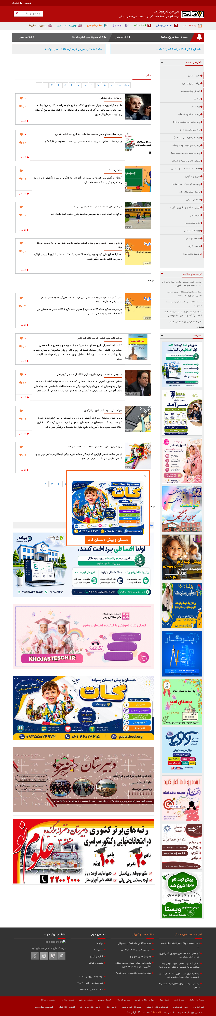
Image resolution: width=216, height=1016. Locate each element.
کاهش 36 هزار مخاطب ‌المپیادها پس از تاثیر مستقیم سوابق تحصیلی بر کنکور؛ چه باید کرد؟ (179, 965)
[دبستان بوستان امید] (182, 702)
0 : (24, 106)
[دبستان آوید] (182, 750)
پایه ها (197, 99)
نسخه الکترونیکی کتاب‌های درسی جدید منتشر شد (184, 303)
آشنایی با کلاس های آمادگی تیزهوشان (134, 943)
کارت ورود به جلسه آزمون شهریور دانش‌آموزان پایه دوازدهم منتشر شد (179, 955)
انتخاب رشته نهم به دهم (90, 1007)
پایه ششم (196, 107)
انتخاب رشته (111, 1007)
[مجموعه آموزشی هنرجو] (182, 846)
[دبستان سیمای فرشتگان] (182, 509)
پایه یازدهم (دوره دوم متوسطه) (186, 145)
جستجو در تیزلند (31, 14)
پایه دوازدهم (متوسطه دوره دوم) (185, 153)
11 (105, 85)
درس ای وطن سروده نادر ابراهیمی (136, 950)
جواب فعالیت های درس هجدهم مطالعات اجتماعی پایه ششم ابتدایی (88, 134)
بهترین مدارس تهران (144, 1000)
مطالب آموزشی (86, 1000)
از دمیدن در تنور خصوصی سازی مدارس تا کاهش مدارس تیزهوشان (89, 374)
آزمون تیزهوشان (180, 1007)
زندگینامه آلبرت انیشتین (111, 98)
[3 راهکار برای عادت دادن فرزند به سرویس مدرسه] (138, 215)
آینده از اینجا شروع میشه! (174, 37)
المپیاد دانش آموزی (190, 254)
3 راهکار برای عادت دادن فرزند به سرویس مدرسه (98, 207)
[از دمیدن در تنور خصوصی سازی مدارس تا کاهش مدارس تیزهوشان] (138, 383)
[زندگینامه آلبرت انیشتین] (138, 107)
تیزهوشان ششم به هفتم (157, 1007)
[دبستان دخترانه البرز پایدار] (182, 461)
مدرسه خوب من (192, 238)
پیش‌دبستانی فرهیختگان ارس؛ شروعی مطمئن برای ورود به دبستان (184, 294)
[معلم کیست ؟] (138, 179)
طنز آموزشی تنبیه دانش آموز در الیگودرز (103, 411)
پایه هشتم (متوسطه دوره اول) (186, 122)
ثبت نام (16, 3)
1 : (24, 179)
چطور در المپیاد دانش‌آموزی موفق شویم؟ (133, 973)
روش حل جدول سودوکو (140, 956)
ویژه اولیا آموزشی (192, 231)
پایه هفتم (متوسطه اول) (189, 114)
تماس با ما (98, 950)
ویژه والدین (195, 215)
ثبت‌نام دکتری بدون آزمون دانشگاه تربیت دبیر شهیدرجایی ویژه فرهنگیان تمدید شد (179, 975)
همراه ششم (179, 1000)
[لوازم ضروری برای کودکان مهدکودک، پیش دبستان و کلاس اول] (138, 455)
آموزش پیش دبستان (190, 91)
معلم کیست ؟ (115, 171)
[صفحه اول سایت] (192, 15)
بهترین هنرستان (123, 1000)
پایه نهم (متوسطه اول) (190, 130)
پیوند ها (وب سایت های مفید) (186, 184)
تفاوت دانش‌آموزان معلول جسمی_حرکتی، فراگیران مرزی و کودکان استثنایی (133, 964)
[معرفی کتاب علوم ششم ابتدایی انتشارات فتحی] (138, 347)
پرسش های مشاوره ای (190, 192)
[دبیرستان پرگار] (182, 654)
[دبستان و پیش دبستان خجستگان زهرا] (83, 636)
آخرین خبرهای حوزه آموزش (188, 935)
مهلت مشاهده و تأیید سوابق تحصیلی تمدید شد (180, 945)
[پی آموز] (83, 565)
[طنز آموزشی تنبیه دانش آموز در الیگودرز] (138, 419)
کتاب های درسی (192, 223)
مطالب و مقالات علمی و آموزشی (185, 169)
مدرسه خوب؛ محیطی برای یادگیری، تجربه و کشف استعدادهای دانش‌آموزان (182, 284)
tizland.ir (157, 1012)
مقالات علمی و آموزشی (142, 935)
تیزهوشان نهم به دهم (131, 1007)
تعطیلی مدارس (67, 1000)
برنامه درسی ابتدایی (191, 83)
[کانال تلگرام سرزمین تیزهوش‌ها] (61, 959)
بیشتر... (200, 327)
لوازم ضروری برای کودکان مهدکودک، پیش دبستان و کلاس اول (92, 447)
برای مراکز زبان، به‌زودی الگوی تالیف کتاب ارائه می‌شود (179, 985)
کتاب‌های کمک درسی (43, 1007)
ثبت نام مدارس (193, 200)
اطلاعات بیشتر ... (121, 37)
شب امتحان (198, 1007)
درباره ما (100, 943)
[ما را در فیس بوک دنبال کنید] (35, 959)
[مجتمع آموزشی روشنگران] (182, 605)
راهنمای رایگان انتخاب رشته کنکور (178, 49)
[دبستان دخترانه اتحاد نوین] (182, 798)
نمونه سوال (164, 1000)
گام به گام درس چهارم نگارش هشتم (185, 322)
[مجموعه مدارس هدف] (182, 557)
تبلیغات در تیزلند (96, 963)
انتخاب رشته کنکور (66, 1007)
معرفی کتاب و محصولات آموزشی (185, 161)
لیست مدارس (104, 1000)
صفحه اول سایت (196, 1000)
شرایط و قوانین (96, 956)
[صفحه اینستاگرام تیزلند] (44, 959)
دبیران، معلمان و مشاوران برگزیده (185, 207)
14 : (24, 306)
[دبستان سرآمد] (182, 413)
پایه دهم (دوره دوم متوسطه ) (187, 138)
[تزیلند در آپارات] (53, 959)
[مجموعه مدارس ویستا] (182, 895)
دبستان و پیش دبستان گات (108, 540)
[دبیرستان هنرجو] (83, 779)
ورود (27, 3)
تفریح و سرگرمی (192, 176)
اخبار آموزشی (194, 76)
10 (98, 85)
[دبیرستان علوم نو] (83, 851)
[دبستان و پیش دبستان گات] (83, 708)
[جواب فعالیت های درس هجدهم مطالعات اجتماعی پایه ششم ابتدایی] (138, 143)
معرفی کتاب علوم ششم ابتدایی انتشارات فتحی (99, 338)
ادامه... (23, 121)
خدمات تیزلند (194, 246)
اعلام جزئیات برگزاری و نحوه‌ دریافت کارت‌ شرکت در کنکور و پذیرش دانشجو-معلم (183, 313)
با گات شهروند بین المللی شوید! (89, 37)
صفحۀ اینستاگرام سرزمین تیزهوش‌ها (73, 49)
